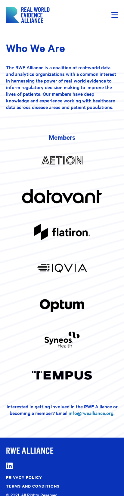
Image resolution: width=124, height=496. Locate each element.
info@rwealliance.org (91, 413)
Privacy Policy (24, 477)
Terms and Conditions (33, 486)
